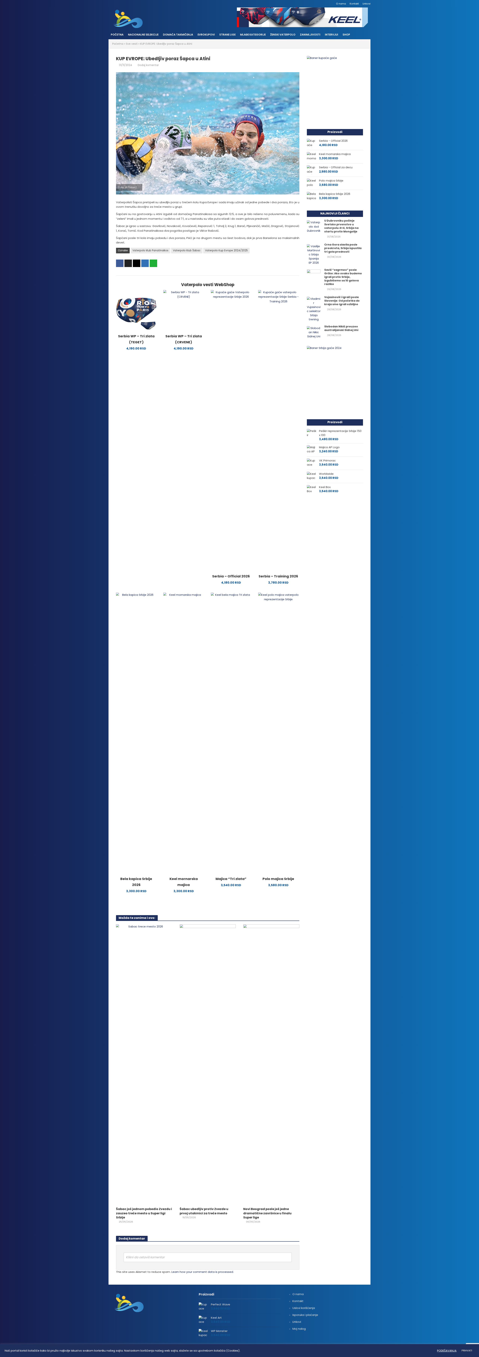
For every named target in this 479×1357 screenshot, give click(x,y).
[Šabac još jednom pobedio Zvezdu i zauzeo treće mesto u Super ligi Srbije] (144, 1064)
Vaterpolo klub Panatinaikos (150, 250)
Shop (346, 34)
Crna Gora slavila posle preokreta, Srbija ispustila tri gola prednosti (342, 248)
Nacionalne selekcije (143, 34)
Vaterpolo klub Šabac (187, 250)
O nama (341, 3)
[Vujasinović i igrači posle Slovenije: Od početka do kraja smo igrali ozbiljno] (314, 309)
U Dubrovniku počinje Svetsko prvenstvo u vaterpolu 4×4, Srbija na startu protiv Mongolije (341, 226)
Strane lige (227, 34)
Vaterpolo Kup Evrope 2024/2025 (226, 250)
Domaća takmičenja (178, 34)
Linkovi (366, 3)
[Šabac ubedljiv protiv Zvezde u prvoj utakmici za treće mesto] (208, 1064)
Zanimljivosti (310, 34)
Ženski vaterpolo (282, 34)
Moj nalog (299, 1329)
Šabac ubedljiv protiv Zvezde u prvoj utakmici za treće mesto (204, 1211)
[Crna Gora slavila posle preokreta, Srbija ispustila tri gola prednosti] (314, 254)
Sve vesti (132, 44)
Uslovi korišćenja (303, 1308)
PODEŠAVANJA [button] (447, 1350)
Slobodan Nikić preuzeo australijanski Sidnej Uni (341, 328)
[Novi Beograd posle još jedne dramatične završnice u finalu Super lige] (271, 1064)
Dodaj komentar (148, 65)
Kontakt (354, 3)
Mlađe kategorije (253, 34)
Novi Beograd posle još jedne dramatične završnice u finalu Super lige (267, 1213)
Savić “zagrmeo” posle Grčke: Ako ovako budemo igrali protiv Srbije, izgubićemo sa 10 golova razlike (343, 277)
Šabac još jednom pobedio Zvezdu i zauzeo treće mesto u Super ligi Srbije (144, 1213)
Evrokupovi (206, 34)
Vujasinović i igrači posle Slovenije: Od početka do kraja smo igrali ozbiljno (342, 300)
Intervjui (331, 34)
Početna (117, 34)
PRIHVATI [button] (467, 1350)
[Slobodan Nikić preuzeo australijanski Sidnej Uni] (314, 332)
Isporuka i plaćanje (305, 1315)
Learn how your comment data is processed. (202, 1272)
